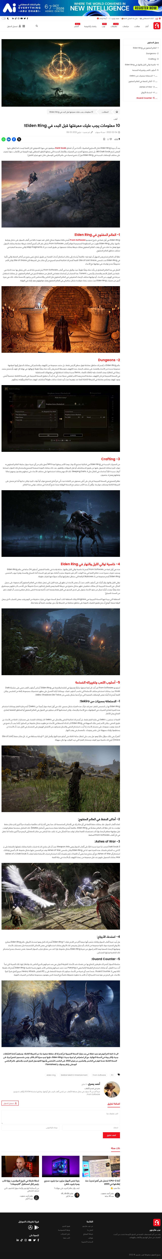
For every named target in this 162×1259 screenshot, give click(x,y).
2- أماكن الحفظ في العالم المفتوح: (141, 81)
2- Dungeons (152, 53)
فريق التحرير (66, 1226)
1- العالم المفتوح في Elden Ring (145, 47)
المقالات (105, 112)
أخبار (146, 26)
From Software (99, 1075)
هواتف (90, 1238)
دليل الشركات (65, 1234)
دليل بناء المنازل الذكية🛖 (129, 18)
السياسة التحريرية (87, 1242)
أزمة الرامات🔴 (102, 18)
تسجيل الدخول (12, 26)
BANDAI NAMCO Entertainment (74, 1075)
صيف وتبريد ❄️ (114, 18)
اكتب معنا (66, 1238)
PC (112, 1075)
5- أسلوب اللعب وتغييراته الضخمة (145, 70)
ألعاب (115, 119)
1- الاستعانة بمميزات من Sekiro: (142, 75)
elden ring (51, 1075)
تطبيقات (114, 26)
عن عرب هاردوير (87, 1226)
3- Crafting (153, 59)
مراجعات (126, 26)
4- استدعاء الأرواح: (148, 92)
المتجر (76, 26)
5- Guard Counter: (145, 98)
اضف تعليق (111, 1135)
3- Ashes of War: (147, 87)
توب (103, 26)
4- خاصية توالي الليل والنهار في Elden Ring (141, 64)
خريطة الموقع (88, 1234)
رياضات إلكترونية (90, 26)
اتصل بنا (90, 1230)
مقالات (137, 26)
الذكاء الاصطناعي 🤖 (147, 18)
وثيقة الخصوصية (64, 1230)
